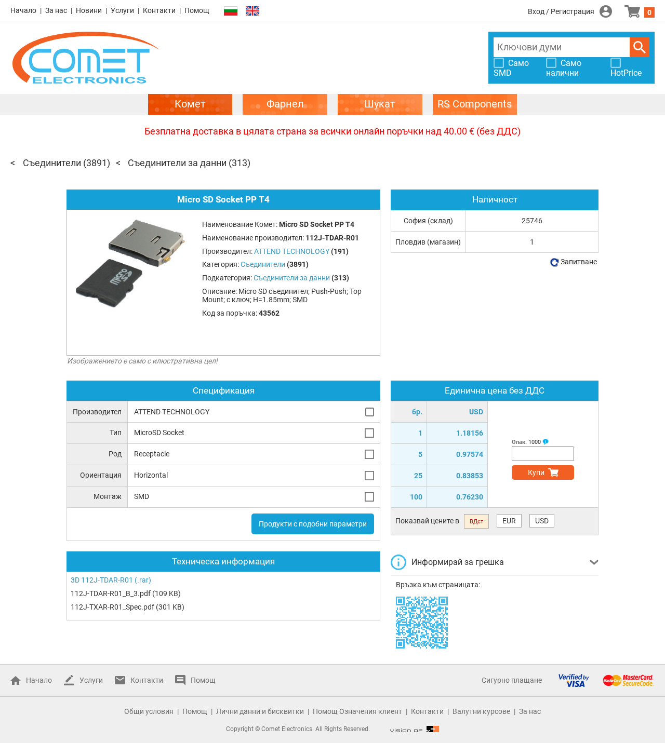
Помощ (196, 10)
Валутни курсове (481, 711)
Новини (89, 10)
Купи (536, 472)
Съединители (52, 162)
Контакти (159, 10)
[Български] (231, 11)
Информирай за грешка (457, 562)
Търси (639, 47)
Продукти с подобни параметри (313, 524)
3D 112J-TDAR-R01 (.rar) (111, 580)
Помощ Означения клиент (357, 711)
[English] (252, 11)
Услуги (122, 10)
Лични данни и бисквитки (260, 711)
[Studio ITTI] (414, 729)
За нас (56, 10)
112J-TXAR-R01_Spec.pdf (112, 607)
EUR (509, 521)
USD (542, 521)
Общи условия (149, 711)
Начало (23, 10)
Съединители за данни (177, 162)
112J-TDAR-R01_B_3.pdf (111, 593)
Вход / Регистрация (561, 11)
